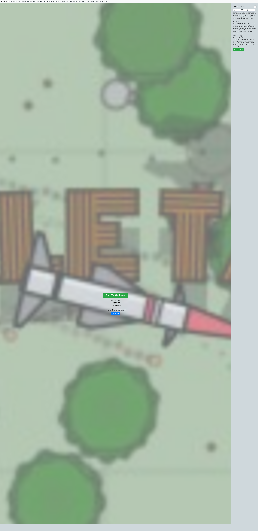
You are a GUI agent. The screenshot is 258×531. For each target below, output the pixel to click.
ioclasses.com (116, 304)
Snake (34, 1)
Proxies (15, 1)
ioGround (4, 1)
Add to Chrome (115, 313)
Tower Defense (73, 1)
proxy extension (116, 309)
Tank (38, 1)
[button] (255, 7)
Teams (97, 1)
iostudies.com (116, 302)
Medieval (92, 1)
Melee (83, 1)
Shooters (29, 1)
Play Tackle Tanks (115, 295)
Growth (44, 1)
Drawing (57, 1)
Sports (79, 1)
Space (87, 1)
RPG (67, 1)
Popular (10, 1)
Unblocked (23, 1)
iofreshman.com (117, 305)
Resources (62, 1)
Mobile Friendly (103, 1)
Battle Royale (50, 1)
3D (41, 1)
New (19, 1)
